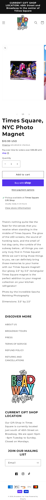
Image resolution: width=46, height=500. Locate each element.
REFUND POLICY (14, 350)
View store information (18, 208)
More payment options (23, 190)
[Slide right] (29, 114)
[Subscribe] (37, 462)
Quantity (6, 158)
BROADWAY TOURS (16, 331)
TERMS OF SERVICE (16, 344)
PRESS (9, 337)
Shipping (6, 145)
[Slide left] (17, 114)
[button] (3, 22)
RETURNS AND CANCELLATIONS (14, 359)
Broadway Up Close (21, 496)
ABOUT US (11, 324)
